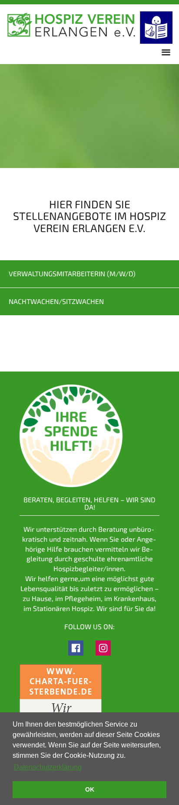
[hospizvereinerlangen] (103, 647)
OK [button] (89, 789)
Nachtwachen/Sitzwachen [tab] (56, 301)
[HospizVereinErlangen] (75, 647)
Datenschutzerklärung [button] (48, 767)
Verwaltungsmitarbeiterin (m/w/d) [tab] (72, 273)
